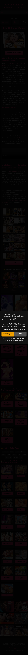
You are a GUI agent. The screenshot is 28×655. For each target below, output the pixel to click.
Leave (20, 333)
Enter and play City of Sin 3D (7, 334)
